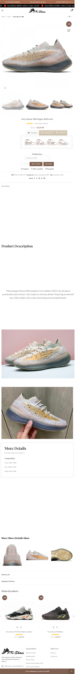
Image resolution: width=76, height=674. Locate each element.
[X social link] (37, 178)
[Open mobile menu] (2, 10)
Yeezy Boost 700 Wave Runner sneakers (19, 632)
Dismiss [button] (72, 671)
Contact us (53, 656)
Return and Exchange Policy (34, 663)
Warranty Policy (31, 653)
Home (3, 16)
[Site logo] (37, 10)
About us (53, 653)
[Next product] (72, 16)
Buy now (48, 164)
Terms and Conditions (33, 666)
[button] (3, 56)
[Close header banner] (72, 2)
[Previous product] (67, 16)
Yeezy (9, 16)
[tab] (32, 132)
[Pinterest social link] (39, 178)
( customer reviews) (41, 123)
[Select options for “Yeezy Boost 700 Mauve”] (53, 627)
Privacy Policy (30, 659)
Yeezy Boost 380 (18, 16)
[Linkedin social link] (42, 178)
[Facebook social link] (34, 178)
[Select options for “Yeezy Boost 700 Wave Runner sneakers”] (17, 627)
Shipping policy (30, 656)
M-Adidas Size (37, 154)
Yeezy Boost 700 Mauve (55, 632)
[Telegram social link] (44, 178)
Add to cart (36, 164)
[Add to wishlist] (21, 627)
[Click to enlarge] (5, 88)
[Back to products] (69, 16)
